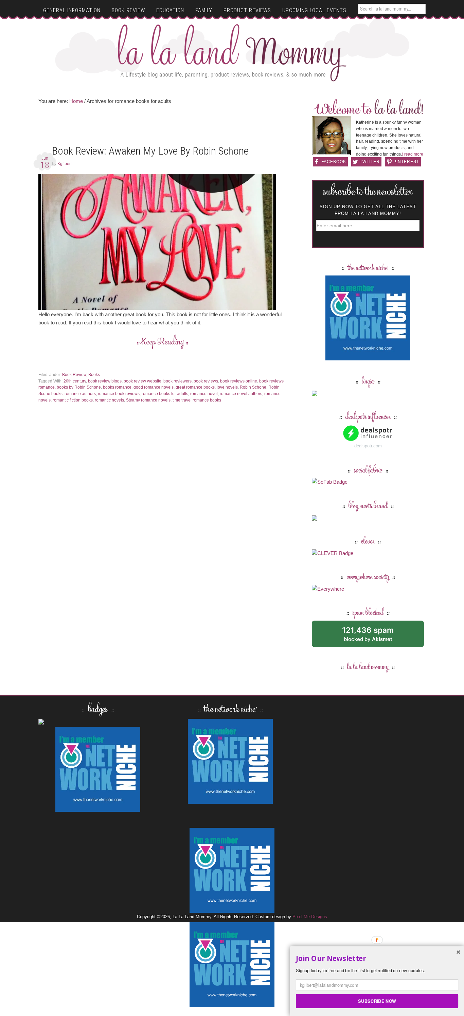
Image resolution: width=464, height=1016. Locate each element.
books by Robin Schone (79, 387)
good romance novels (153, 387)
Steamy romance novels (148, 400)
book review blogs (105, 381)
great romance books (195, 387)
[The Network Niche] (367, 357)
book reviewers (177, 381)
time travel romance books (197, 400)
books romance (117, 387)
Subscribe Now (377, 1001)
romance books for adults (165, 393)
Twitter (370, 161)
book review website (142, 381)
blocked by (375, 636)
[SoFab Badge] (329, 482)
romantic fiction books (73, 400)
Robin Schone (253, 387)
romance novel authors (241, 393)
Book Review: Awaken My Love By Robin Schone (150, 151)
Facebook (333, 161)
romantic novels (109, 400)
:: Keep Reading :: (162, 342)
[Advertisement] (162, 127)
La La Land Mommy (232, 53)
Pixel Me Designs (309, 916)
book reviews (206, 381)
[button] (377, 958)
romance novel (204, 393)
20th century (75, 381)
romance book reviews (119, 393)
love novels (227, 387)
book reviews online (238, 381)
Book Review (74, 374)
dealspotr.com (368, 445)
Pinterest (406, 161)
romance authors (80, 393)
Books (94, 374)
